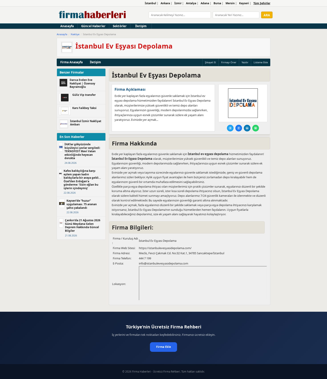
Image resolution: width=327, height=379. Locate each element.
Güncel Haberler (93, 26)
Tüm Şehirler (261, 3)
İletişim (141, 26)
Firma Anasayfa (71, 62)
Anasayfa (67, 26)
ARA (267, 15)
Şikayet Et (210, 62)
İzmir (178, 3)
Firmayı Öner (228, 62)
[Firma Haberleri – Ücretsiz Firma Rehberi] (92, 15)
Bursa (217, 3)
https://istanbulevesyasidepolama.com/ (165, 248)
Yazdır (245, 62)
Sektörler (120, 26)
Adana (205, 3)
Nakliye (75, 34)
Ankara (165, 3)
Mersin (230, 3)
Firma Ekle (163, 347)
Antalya (191, 3)
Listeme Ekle (261, 62)
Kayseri (244, 3)
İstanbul (150, 3)
